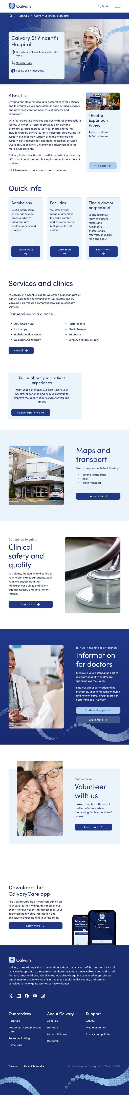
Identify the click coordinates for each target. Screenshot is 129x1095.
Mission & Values (57, 1034)
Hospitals (14, 1020)
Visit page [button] (100, 165)
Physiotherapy (77, 329)
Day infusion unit (24, 323)
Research (53, 1040)
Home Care (16, 1045)
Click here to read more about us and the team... (38, 170)
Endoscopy (20, 329)
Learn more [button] (26, 249)
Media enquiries (96, 1027)
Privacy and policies (98, 1034)
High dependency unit (27, 334)
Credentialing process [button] (98, 710)
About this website (34, 1066)
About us (52, 1020)
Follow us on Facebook (30, 70)
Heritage (52, 1027)
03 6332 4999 (24, 62)
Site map (13, 1066)
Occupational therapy (27, 339)
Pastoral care (77, 323)
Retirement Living (19, 1038)
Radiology (75, 334)
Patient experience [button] (28, 412)
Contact (90, 1020)
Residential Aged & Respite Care (25, 1029)
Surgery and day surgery (84, 339)
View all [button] (19, 350)
